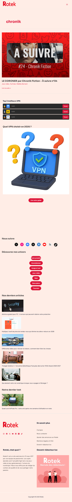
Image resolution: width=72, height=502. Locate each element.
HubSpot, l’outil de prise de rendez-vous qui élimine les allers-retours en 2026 (28, 331)
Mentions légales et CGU (45, 441)
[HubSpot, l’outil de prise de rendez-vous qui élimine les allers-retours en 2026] (11, 323)
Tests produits (36, 258)
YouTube (13, 84)
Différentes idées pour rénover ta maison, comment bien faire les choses (26, 349)
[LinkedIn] (38, 244)
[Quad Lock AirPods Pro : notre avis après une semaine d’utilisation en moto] (12, 400)
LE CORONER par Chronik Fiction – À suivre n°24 (29, 81)
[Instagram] (22, 244)
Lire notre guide (36, 200)
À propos (40, 430)
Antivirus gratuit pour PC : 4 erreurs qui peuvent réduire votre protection (26, 314)
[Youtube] (13, 434)
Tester (66, 106)
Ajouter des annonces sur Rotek (47, 437)
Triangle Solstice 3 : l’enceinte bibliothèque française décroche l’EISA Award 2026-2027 (31, 366)
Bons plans (36, 283)
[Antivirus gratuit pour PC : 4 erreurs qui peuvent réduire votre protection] (12, 306)
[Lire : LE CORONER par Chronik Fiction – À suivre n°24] (35, 55)
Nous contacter (42, 434)
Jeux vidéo (5, 84)
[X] (16, 244)
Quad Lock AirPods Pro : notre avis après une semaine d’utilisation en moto (27, 408)
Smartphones (36, 263)
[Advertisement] (36, 220)
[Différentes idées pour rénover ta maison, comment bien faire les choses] (12, 340)
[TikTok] (55, 244)
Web (36, 278)
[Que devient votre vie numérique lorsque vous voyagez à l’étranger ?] (11, 374)
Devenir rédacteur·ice (44, 444)
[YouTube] (44, 244)
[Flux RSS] (50, 244)
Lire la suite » (6, 88)
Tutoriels (36, 288)
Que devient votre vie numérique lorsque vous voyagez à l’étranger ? (25, 383)
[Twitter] (9, 434)
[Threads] (33, 244)
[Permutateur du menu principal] (67, 5)
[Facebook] (27, 244)
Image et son (36, 268)
